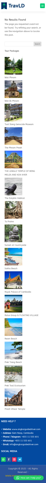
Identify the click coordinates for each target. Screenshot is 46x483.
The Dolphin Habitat (15, 198)
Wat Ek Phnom (12, 101)
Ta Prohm (9, 221)
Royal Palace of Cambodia (18, 292)
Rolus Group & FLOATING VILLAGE (21, 315)
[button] (29, 477)
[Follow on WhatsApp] (3, 459)
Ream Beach (11, 338)
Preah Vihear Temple (15, 409)
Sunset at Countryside (15, 245)
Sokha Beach (11, 268)
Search (37, 44)
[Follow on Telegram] (19, 459)
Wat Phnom (10, 77)
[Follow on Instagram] (14, 459)
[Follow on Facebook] (9, 459)
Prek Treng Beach (13, 362)
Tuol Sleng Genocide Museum (19, 124)
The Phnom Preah (13, 147)
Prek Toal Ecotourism (15, 385)
